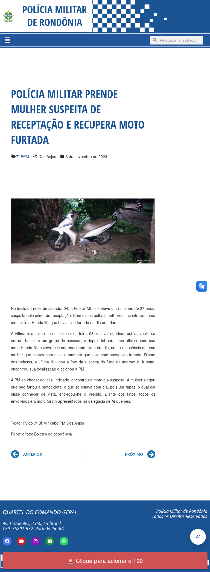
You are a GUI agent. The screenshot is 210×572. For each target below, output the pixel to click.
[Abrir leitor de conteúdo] (198, 537)
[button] (7, 40)
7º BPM (22, 156)
